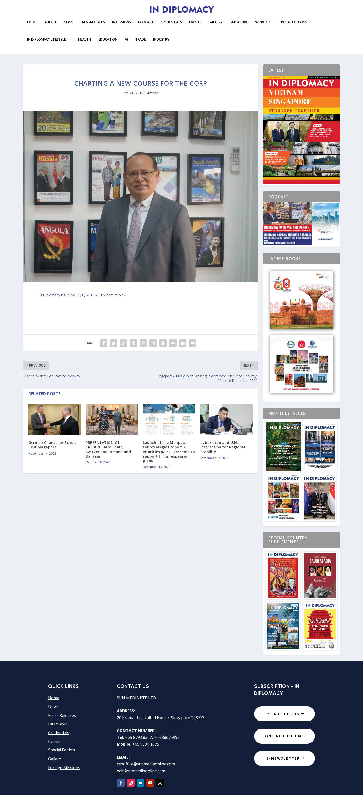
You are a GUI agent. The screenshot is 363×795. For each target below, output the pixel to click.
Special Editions (293, 22)
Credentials (171, 22)
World (261, 22)
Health (84, 39)
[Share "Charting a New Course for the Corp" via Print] (193, 343)
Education (107, 39)
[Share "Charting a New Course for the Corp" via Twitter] (114, 343)
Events (54, 741)
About (50, 22)
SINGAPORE (239, 22)
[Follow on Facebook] (121, 783)
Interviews (121, 22)
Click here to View (112, 295)
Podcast (145, 22)
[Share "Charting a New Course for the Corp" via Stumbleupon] (173, 343)
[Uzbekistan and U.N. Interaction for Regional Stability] (226, 419)
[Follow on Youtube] (150, 783)
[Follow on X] (160, 783)
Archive (153, 93)
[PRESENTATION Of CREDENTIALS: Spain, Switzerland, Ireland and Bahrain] (112, 419)
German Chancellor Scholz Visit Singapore (52, 444)
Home (32, 22)
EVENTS (195, 22)
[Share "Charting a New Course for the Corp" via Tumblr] (133, 343)
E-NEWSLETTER (283, 758)
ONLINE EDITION (283, 736)
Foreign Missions (64, 767)
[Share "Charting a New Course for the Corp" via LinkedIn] (153, 343)
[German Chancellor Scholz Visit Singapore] (54, 419)
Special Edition (61, 750)
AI (126, 39)
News (68, 22)
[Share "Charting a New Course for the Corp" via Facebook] (104, 343)
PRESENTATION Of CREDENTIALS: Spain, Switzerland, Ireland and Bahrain (108, 449)
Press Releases (92, 22)
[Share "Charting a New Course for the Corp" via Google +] (123, 343)
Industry (161, 39)
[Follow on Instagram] (131, 783)
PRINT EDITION (283, 713)
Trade (140, 39)
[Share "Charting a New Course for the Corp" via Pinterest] (143, 343)
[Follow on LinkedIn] (140, 783)
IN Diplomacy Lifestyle (46, 39)
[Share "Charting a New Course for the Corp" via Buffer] (163, 343)
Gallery (215, 22)
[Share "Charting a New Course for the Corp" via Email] (183, 343)
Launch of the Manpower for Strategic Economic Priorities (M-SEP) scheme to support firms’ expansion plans (169, 451)
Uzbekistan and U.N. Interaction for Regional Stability (222, 447)
